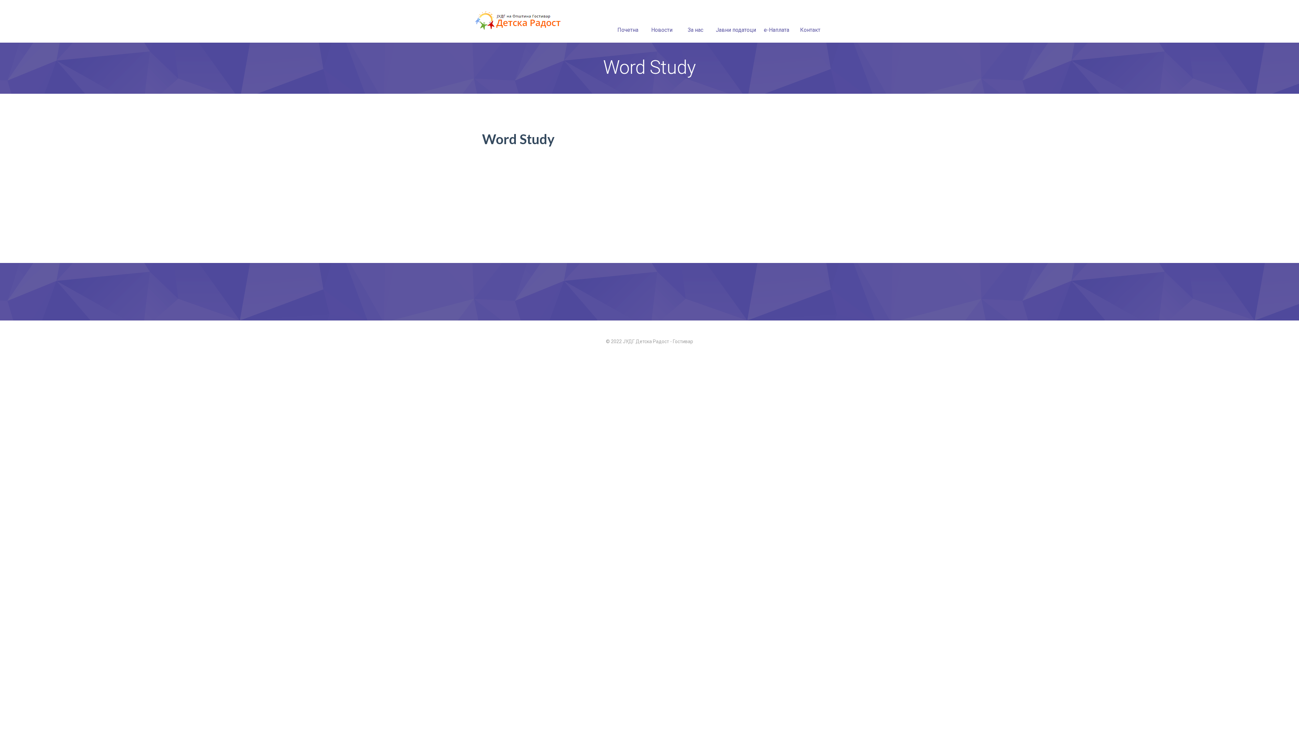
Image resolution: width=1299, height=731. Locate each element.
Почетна (627, 30)
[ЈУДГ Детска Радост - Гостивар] (519, 21)
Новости (662, 30)
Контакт (810, 30)
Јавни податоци (736, 30)
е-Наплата (776, 30)
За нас (695, 30)
